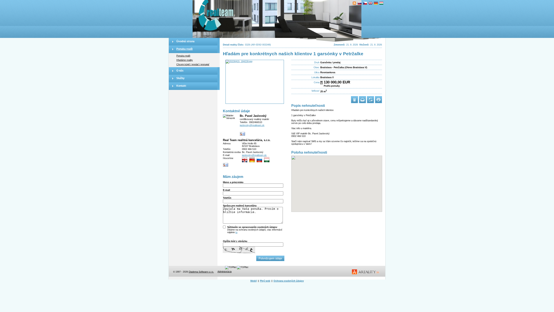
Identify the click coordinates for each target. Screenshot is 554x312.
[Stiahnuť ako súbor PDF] (370, 99)
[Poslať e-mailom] (362, 99)
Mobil (253, 281)
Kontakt (181, 85)
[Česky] (365, 3)
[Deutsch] (376, 3)
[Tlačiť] (378, 99)
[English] (370, 3)
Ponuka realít (184, 48)
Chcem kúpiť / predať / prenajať (192, 64)
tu (236, 232)
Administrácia (224, 271)
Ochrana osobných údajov (289, 281)
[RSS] (354, 3)
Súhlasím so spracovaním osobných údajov (252, 227)
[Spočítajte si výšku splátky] (321, 82)
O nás (180, 70)
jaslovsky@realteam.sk (252, 125)
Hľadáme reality (184, 60)
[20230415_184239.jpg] (255, 82)
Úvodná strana (185, 41)
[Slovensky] (359, 3)
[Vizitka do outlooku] (242, 134)
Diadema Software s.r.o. (201, 271)
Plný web (265, 281)
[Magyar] (381, 3)
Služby (180, 78)
